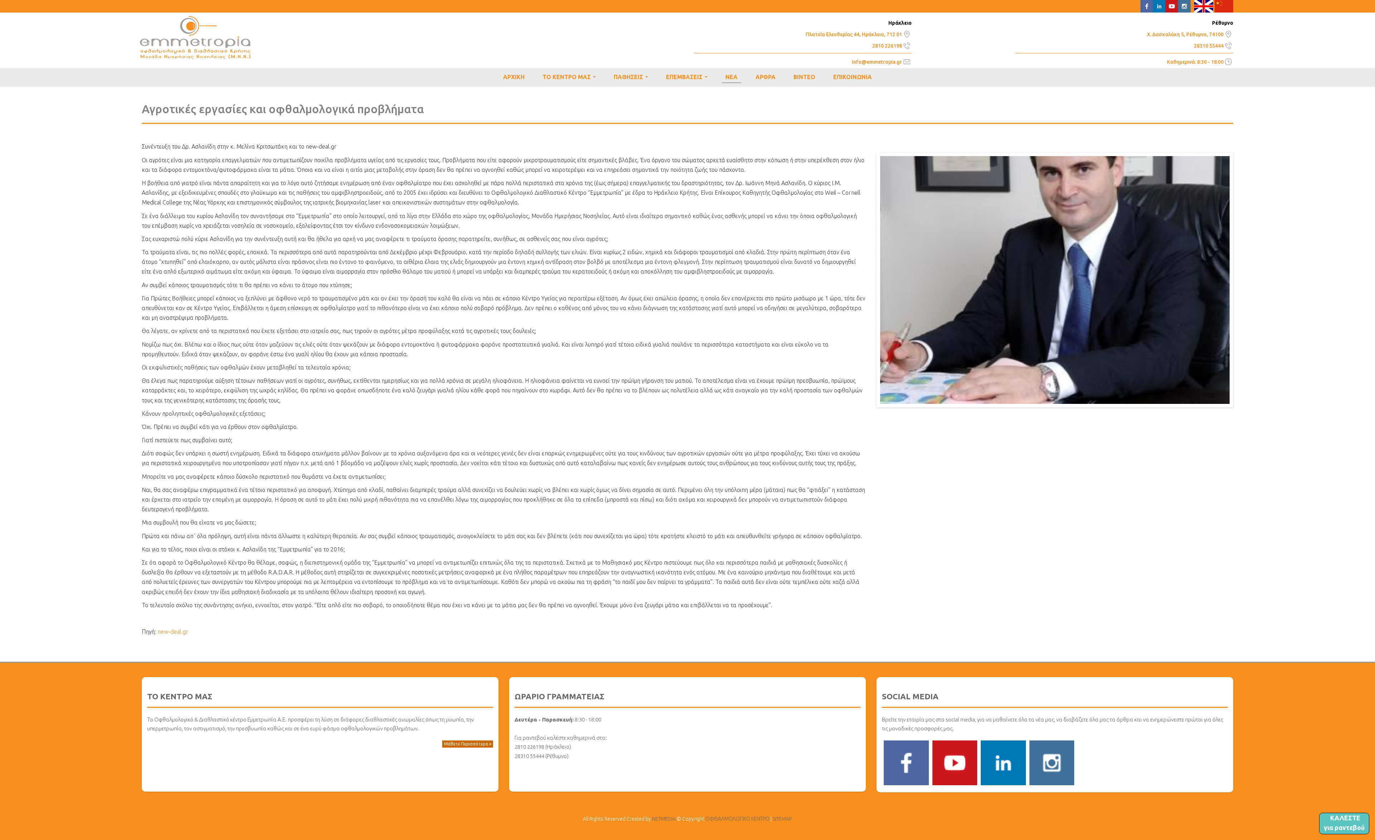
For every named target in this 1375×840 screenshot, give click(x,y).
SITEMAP (782, 819)
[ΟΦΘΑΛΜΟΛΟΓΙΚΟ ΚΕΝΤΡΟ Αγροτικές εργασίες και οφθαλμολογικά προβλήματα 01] (1055, 279)
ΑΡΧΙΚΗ (514, 77)
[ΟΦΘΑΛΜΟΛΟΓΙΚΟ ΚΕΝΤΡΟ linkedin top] (1159, 6)
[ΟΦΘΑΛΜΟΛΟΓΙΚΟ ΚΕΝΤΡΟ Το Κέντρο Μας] (907, 33)
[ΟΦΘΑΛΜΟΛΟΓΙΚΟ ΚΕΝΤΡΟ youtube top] (1172, 6)
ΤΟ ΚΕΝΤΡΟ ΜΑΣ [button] (570, 78)
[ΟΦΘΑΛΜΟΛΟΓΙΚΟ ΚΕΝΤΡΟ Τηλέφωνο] (907, 45)
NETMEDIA (664, 819)
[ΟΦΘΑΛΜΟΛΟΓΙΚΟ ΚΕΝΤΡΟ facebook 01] (906, 762)
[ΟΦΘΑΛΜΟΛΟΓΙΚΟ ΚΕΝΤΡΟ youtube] (955, 762)
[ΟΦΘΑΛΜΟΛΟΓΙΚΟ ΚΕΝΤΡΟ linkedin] (1003, 762)
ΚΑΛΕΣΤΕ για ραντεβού (1344, 822)
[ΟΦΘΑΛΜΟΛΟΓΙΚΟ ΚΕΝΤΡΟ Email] (907, 61)
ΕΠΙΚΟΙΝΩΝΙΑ (852, 77)
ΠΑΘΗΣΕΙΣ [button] (632, 78)
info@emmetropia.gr (877, 62)
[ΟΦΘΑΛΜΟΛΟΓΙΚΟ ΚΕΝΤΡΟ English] (1203, 6)
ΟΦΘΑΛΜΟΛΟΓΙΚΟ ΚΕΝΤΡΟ (195, 37)
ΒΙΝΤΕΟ (804, 77)
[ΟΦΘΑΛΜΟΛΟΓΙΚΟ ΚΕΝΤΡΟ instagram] (1052, 762)
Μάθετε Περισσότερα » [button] (467, 744)
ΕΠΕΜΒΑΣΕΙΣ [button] (688, 78)
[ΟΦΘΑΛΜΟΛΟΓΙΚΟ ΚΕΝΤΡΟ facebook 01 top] (1146, 6)
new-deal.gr (173, 631)
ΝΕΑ (731, 77)
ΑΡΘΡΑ (766, 77)
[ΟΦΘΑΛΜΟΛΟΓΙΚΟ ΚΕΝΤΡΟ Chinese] (1224, 6)
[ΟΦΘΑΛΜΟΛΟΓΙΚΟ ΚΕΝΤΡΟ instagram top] (1184, 6)
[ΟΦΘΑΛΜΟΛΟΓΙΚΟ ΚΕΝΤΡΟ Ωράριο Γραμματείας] (1228, 61)
